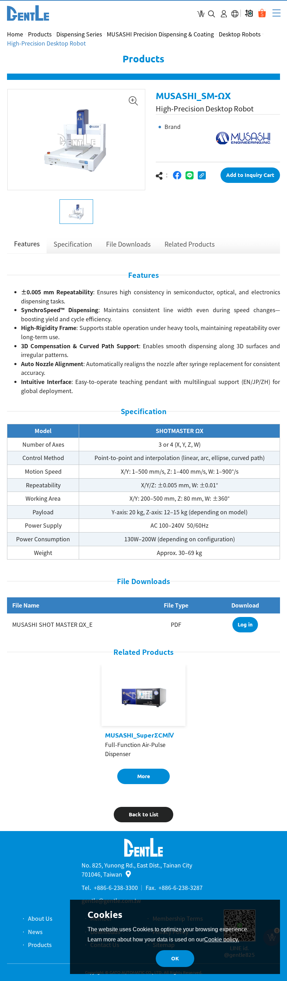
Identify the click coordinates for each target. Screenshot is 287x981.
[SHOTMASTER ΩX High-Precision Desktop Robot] (28, 13)
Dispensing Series (79, 34)
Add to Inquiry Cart (250, 175)
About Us (40, 918)
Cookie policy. (221, 939)
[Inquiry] (200, 14)
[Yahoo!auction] (249, 13)
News (35, 931)
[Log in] (223, 14)
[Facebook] (177, 175)
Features (27, 243)
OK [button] (175, 958)
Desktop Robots (239, 34)
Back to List (144, 814)
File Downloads (128, 244)
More (143, 776)
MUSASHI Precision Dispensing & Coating (160, 34)
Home (15, 34)
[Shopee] (262, 13)
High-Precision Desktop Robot (46, 43)
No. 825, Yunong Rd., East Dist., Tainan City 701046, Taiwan (137, 869)
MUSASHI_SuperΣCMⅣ (139, 735)
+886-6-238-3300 (116, 887)
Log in (245, 624)
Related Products (189, 244)
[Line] (189, 175)
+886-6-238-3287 (181, 887)
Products (39, 34)
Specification (73, 244)
